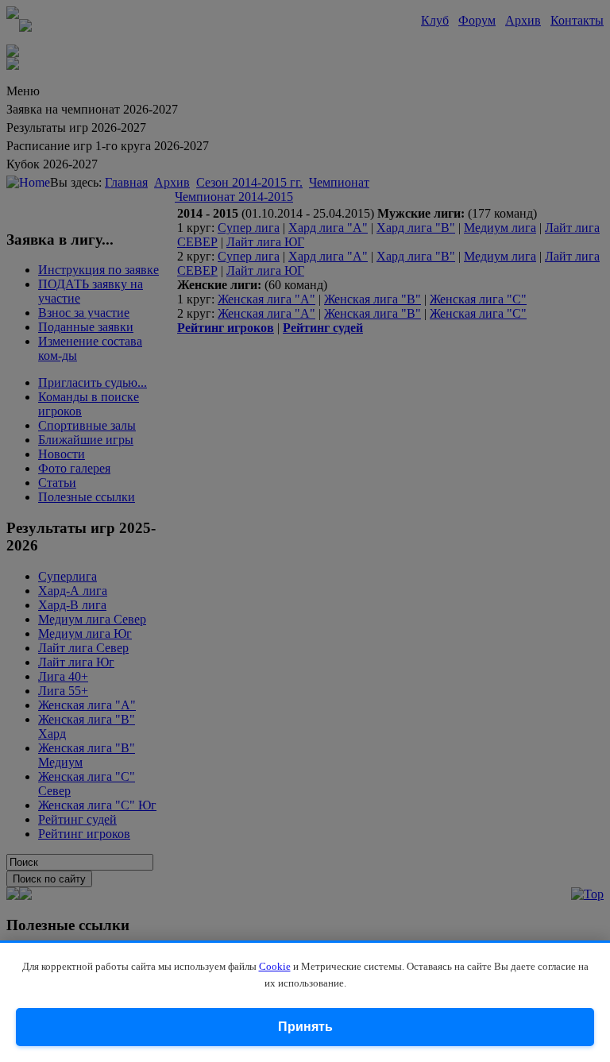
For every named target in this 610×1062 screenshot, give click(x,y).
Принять (305, 1026)
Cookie (275, 966)
